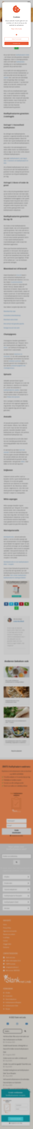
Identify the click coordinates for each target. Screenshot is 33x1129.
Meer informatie (16, 29)
